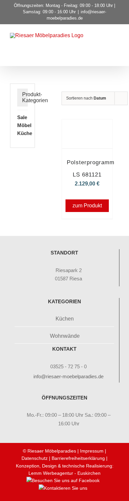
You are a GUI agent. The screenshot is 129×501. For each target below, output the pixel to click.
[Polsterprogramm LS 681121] (87, 128)
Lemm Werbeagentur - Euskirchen (64, 473)
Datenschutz (35, 458)
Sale (22, 117)
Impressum (92, 451)
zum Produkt (87, 205)
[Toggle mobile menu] (116, 44)
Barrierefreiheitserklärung (78, 458)
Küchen (65, 319)
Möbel (24, 125)
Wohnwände (65, 336)
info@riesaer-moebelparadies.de (68, 376)
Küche (24, 133)
